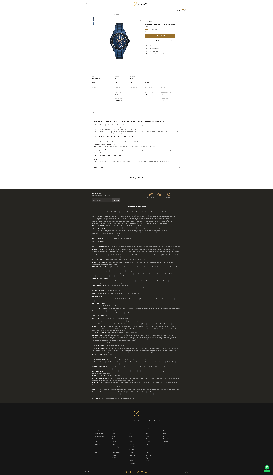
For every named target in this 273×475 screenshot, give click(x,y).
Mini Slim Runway (110, 362)
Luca (96, 396)
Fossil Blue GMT (103, 337)
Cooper (140, 394)
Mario (161, 323)
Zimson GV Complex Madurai (112, 238)
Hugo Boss (131, 444)
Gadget (98, 350)
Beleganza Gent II (162, 249)
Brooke (118, 299)
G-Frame (106, 345)
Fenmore (172, 335)
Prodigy (107, 352)
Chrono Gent (112, 251)
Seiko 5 (175, 371)
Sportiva (104, 373)
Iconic (142, 253)
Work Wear (149, 391)
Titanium (132, 303)
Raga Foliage (101, 391)
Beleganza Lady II (104, 251)
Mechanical (110, 296)
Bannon (111, 335)
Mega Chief (129, 321)
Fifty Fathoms (117, 257)
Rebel (114, 364)
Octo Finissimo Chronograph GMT (154, 262)
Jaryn (144, 359)
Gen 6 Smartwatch (124, 337)
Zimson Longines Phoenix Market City (111, 233)
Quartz (171, 371)
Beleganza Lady (95, 251)
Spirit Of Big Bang (121, 271)
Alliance (110, 308)
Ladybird (123, 257)
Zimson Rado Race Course (98, 214)
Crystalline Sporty (164, 378)
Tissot (164, 428)
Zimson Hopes (138, 214)
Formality (153, 308)
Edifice (110, 313)
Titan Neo (143, 391)
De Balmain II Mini (167, 251)
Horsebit (117, 345)
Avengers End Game (139, 326)
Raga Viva (115, 391)
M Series (110, 290)
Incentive (166, 308)
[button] (179, 35)
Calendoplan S (172, 281)
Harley (160, 394)
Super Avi (160, 266)
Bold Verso (158, 281)
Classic (116, 303)
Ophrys (159, 254)
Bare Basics (147, 326)
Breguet (97, 452)
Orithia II (168, 254)
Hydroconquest (159, 273)
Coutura (121, 371)
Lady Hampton (170, 299)
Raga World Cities (122, 391)
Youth (144, 313)
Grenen (148, 382)
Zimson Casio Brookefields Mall (139, 211)
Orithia (163, 254)
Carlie (128, 335)
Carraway (138, 335)
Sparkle (139, 391)
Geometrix (123, 389)
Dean (142, 335)
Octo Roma (165, 262)
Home (93, 14)
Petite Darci (130, 362)
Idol (119, 350)
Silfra (118, 364)
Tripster (168, 328)
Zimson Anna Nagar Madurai (126, 238)
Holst (161, 382)
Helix (130, 439)
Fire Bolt (114, 458)
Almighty (113, 332)
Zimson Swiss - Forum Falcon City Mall (163, 221)
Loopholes (106, 328)
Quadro (126, 318)
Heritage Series (101, 283)
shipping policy (122, 421)
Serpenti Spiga (104, 264)
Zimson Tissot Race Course (165, 211)
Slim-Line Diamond (168, 366)
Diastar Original (123, 288)
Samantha (108, 396)
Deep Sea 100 (124, 366)
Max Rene (121, 303)
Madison (100, 396)
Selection (97, 310)
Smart (112, 301)
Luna (140, 350)
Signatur (94, 384)
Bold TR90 (152, 281)
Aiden (114, 394)
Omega (148, 428)
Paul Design (149, 431)
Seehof (161, 366)
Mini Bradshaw (95, 362)
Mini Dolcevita (99, 276)
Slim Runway (162, 362)
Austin (125, 394)
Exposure (157, 348)
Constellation (108, 285)
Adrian (111, 394)
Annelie (118, 382)
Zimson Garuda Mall (121, 216)
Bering (96, 441)
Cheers (117, 308)
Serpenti (171, 262)
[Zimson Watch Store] (141, 4)
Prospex (167, 371)
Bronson (121, 335)
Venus (114, 369)
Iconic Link (118, 318)
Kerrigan (156, 337)
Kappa (148, 323)
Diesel (113, 450)
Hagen (152, 382)
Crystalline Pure (155, 378)
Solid (105, 310)
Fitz (130, 299)
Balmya (144, 249)
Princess (103, 352)
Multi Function (115, 343)
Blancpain (97, 444)
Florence (130, 288)
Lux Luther (94, 339)
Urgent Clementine (101, 330)
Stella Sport (165, 339)
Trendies (164, 328)
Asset (112, 348)
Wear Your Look (120, 330)
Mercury (132, 332)
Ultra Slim (137, 303)
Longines (131, 452)
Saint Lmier (126, 276)
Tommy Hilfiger (166, 439)
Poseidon (94, 352)
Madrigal (167, 253)
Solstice (140, 352)
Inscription (139, 337)
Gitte (144, 382)
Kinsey (160, 337)
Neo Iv (144, 389)
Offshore (110, 354)
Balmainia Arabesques (121, 249)
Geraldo (134, 299)
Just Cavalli (131, 447)
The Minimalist (95, 340)
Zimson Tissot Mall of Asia (161, 223)
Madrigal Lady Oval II (114, 254)
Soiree (130, 352)
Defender (147, 335)
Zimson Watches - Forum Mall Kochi (112, 246)
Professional (155, 266)
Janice (149, 337)
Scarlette (150, 339)
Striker (147, 352)
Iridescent (123, 350)
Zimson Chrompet (161, 232)
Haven (168, 394)
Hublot (130, 441)
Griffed (118, 321)
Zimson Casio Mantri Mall (146, 218)
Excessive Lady (113, 253)
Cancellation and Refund (152, 421)
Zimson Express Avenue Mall (129, 228)
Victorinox (165, 441)
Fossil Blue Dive (95, 337)
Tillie (120, 340)
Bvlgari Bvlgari (116, 262)
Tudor (164, 433)
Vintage (140, 313)
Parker (125, 362)
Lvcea (121, 262)
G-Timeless (111, 345)
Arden (106, 315)
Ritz (153, 362)
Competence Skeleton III (114, 366)
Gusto (105, 354)
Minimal (177, 308)
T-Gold (125, 293)
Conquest (117, 273)
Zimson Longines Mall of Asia (135, 223)
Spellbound (109, 310)
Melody (147, 350)
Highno (161, 308)
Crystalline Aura (131, 378)
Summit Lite (115, 278)
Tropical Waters (174, 328)
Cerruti (113, 439)
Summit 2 (110, 278)
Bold (113, 308)
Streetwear (135, 328)
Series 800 (127, 283)
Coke (164, 326)
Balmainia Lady (138, 249)
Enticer (122, 313)
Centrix (113, 288)
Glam (157, 308)
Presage (162, 371)
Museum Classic (115, 283)
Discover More (126, 371)
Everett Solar (160, 335)
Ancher (110, 382)
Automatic (107, 303)
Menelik (110, 364)
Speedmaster (125, 285)
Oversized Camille (119, 362)
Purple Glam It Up (172, 389)
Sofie (167, 362)
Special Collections (114, 293)
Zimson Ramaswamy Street (172, 232)
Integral (142, 288)
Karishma (129, 389)
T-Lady (129, 293)
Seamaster (119, 285)
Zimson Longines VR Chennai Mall (100, 232)
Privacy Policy (141, 421)
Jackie (127, 350)
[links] (127, 472)
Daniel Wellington (116, 447)
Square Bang (129, 271)
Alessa (118, 394)
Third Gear (159, 352)
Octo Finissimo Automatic (140, 262)
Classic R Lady (144, 251)
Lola (93, 301)
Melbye (173, 382)
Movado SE (108, 283)
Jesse (153, 337)
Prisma (125, 343)
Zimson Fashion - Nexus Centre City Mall (132, 225)
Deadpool (169, 326)
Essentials (156, 394)
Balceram (108, 249)
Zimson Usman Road (110, 228)
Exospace (139, 266)
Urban (124, 364)
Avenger (108, 266)
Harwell (134, 337)
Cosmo (137, 348)
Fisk (133, 382)
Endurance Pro (133, 266)
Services (116, 421)
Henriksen (156, 382)
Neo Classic (153, 371)
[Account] (179, 10)
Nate (122, 339)
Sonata (147, 452)
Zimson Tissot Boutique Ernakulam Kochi (151, 246)
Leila (172, 394)
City (120, 308)
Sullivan (171, 339)
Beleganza (155, 249)
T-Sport (138, 293)
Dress (132, 371)
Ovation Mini (173, 254)
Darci (128, 359)
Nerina (166, 350)
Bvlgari (96, 450)
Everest (135, 359)
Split (146, 321)
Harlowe (140, 359)
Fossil (130, 428)
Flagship (145, 273)
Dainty (135, 308)
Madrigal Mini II (123, 254)
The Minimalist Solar (113, 340)
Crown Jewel (143, 348)
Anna (106, 348)
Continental (132, 348)
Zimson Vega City (131, 216)
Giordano (109, 343)
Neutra (125, 339)
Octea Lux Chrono (122, 380)
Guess (130, 436)
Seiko (147, 444)
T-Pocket (134, 293)
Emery (131, 359)
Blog (160, 421)
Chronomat (113, 266)
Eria (109, 253)
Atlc (112, 299)
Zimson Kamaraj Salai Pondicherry (115, 235)
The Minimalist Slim (103, 340)
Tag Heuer (148, 458)
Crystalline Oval (147, 378)
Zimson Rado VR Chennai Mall (160, 230)
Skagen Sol (99, 384)
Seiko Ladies (95, 373)
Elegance (177, 251)
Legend (177, 273)
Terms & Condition (132, 421)
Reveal (123, 352)
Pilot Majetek (106, 276)
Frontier (168, 348)
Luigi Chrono (156, 323)
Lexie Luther (169, 337)
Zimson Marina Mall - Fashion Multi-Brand (130, 232)
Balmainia (113, 249)
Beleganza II (170, 249)
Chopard (114, 441)
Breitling (114, 428)
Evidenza (140, 273)
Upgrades (94, 330)
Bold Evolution (109, 281)
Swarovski (148, 455)
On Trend (154, 389)
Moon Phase (154, 254)
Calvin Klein (114, 431)
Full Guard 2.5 (112, 321)
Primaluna (117, 276)
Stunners (140, 328)
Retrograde (133, 391)
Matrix (143, 350)
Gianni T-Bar (138, 323)
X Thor (126, 330)
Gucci (130, 433)
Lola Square (97, 301)
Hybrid (164, 382)
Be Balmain (149, 249)
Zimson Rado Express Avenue (143, 228)
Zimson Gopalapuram (153, 211)
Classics (106, 387)
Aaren (106, 382)
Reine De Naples (119, 259)
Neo (142, 389)
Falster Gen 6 (128, 382)
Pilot (178, 350)
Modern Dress (143, 357)
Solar (128, 303)
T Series (119, 290)
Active (105, 296)
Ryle (177, 382)
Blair (116, 359)
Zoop (164, 444)
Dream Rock (176, 378)
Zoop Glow (126, 398)
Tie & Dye (155, 328)
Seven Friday (149, 447)
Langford (151, 359)
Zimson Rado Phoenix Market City (160, 220)
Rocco (108, 301)
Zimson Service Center (97, 233)
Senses (101, 310)
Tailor (154, 352)
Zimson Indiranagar (111, 216)
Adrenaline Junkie (110, 326)
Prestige (115, 296)
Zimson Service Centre (120, 221)
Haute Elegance (125, 253)
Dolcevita (131, 273)
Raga (178, 389)
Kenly (147, 359)
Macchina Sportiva (145, 371)
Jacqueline (144, 337)
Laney (164, 337)
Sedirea (179, 254)
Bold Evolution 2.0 (117, 281)
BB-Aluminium (109, 262)
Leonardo (177, 299)
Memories (111, 380)
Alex (122, 394)
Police (147, 433)
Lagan (133, 389)
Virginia (129, 340)
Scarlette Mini (156, 339)
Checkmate (160, 326)
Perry (114, 315)
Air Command (110, 257)
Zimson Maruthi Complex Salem (111, 241)
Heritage (107, 293)
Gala (102, 350)
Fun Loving (132, 323)
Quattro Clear (113, 352)
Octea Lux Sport (131, 380)
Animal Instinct (124, 326)
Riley (143, 339)
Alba (96, 428)
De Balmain (159, 251)
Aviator (111, 323)
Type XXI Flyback (141, 259)
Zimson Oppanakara (109, 214)
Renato (169, 323)
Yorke (133, 340)
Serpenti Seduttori (96, 264)
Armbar (106, 321)
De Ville (114, 285)
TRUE (145, 288)
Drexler (126, 299)
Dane (148, 394)
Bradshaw (119, 359)
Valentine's (109, 330)
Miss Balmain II (147, 254)
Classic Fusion (113, 271)
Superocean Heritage (175, 266)
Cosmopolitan (117, 378)
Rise (93, 310)
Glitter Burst (106, 350)
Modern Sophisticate (115, 339)
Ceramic (112, 303)
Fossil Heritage (111, 337)
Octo (132, 262)
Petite (122, 318)
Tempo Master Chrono (97, 369)
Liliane (172, 359)
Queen (119, 352)
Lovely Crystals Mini (103, 380)
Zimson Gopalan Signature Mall (99, 220)
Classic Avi (126, 266)
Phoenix (175, 350)
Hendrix (112, 350)
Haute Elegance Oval (135, 253)
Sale (125, 303)
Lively (170, 308)
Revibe (125, 328)
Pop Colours (120, 328)
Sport (148, 357)
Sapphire (122, 283)
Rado (147, 439)
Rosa (173, 323)
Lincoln (131, 350)
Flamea (119, 253)
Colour (123, 308)
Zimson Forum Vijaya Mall (114, 232)
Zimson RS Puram (119, 214)
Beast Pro (121, 332)
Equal (149, 308)
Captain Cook (107, 288)
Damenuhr (140, 308)
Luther (174, 337)
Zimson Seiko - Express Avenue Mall (159, 228)
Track (163, 352)
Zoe (116, 301)
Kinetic (135, 371)
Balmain (97, 439)
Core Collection (129, 308)
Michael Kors (132, 455)
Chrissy (132, 394)
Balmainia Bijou (130, 249)
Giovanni (144, 323)
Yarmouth (125, 396)
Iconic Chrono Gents (149, 253)
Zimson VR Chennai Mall (131, 230)
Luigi (152, 323)
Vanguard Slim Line (107, 369)
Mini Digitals (107, 398)
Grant (130, 337)
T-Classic (121, 293)
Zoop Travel (132, 398)
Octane (149, 389)
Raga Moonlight (108, 391)
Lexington (168, 359)
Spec (144, 352)
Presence (112, 276)
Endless (145, 308)
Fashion (119, 387)
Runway (157, 362)
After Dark (117, 326)
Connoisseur (126, 348)
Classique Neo (113, 389)
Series (126, 352)
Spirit (131, 276)
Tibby (173, 362)
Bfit (95, 447)
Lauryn (155, 359)
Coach (110, 315)
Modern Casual (127, 357)
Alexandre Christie (99, 436)
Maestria (129, 254)
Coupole (117, 288)
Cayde (122, 299)
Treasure (168, 352)
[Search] (177, 10)
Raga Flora (94, 391)
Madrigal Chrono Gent (175, 253)
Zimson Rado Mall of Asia (149, 223)
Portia (143, 362)
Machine (99, 339)
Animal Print (131, 326)
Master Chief (123, 321)
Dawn (148, 348)
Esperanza (94, 283)
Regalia (128, 391)
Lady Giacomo (163, 299)
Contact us (109, 421)
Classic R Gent (124, 251)
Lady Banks (156, 299)
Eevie (151, 335)
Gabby (117, 337)
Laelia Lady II (161, 253)
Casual (155, 326)
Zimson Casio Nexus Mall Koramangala (161, 218)
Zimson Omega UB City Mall (98, 218)
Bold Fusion (125, 281)
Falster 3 (122, 382)
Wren (177, 362)
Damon (145, 394)
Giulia (137, 299)
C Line (106, 366)
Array (109, 348)
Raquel (129, 339)
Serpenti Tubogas (113, 264)
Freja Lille (140, 382)
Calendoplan (165, 281)
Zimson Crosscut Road (129, 214)
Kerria (156, 253)
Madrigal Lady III (104, 254)
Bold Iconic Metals (140, 281)
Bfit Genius (111, 306)
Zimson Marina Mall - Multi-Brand (148, 232)
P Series (114, 290)
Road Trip (129, 328)
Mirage (157, 350)
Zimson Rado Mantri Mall (121, 218)
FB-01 (165, 335)
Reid (137, 339)
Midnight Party (113, 328)
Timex (147, 460)
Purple (165, 389)
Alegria (108, 378)
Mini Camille (102, 362)
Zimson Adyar (119, 228)
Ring (136, 332)
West (121, 396)
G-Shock (127, 313)
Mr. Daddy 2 (136, 321)
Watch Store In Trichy (109, 244)
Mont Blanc (131, 458)
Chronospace (120, 266)
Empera (114, 387)
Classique (108, 259)
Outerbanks (104, 301)
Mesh (173, 308)
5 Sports (106, 371)
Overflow (142, 321)
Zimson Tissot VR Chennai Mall (145, 230)
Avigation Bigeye (110, 273)
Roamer (148, 441)
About (164, 421)
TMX (164, 436)
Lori (93, 396)
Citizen (113, 436)
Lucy (137, 350)
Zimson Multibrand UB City (142, 216)
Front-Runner (163, 348)
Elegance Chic (95, 253)
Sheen (136, 313)
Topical (159, 328)
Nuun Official (132, 463)
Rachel (103, 396)
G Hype (176, 348)
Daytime (170, 378)
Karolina (169, 382)
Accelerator (111, 359)
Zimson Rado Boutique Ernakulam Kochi (170, 246)
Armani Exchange (99, 14)
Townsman (124, 340)
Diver (119, 323)
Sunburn (150, 328)
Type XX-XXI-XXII (132, 259)
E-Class (110, 387)
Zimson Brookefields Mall (113, 211)
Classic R (118, 251)
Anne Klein (97, 431)
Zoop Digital (120, 398)
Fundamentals (100, 328)
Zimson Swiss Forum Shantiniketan (131, 220)
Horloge (151, 299)
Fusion (172, 348)
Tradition (125, 259)
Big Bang (107, 271)
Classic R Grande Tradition (134, 251)
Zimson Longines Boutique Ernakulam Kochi (131, 246)
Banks (115, 299)
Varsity (113, 330)
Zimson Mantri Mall (110, 218)
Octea (116, 380)
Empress (152, 348)
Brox (125, 335)
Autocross (107, 335)
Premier (149, 266)
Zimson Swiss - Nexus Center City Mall (113, 225)
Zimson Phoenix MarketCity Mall (99, 230)
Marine (112, 259)
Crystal (115, 357)
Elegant (135, 273)
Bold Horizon (132, 281)
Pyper (146, 362)
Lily (177, 394)
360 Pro (108, 332)
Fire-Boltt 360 (127, 332)
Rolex (147, 436)
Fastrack (94, 328)
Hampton (142, 299)
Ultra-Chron (136, 276)
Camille (124, 359)
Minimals (138, 389)
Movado (131, 460)
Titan (164, 431)
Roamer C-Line (143, 366)
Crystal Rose (124, 378)
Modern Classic (135, 357)
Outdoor (132, 313)
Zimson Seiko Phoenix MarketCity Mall (116, 230)
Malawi (106, 364)
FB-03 (168, 335)
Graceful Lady (95, 380)
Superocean (166, 266)
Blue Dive (116, 335)
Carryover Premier (118, 348)
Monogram (162, 350)
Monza (137, 366)
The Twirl (122, 345)
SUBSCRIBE (116, 200)
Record (122, 276)
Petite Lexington (137, 362)
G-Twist (93, 350)
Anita (114, 382)
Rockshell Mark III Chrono (153, 366)
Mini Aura (152, 350)
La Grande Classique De (169, 273)
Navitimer (145, 266)
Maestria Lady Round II (137, 254)
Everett (154, 335)
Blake (128, 394)
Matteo (165, 323)
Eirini (173, 251)
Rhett (140, 339)
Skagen (148, 450)
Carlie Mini (133, 335)
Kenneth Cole (132, 450)
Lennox (163, 359)
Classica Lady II (152, 251)
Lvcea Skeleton (126, 262)
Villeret (127, 257)
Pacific (170, 350)
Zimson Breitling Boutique (125, 211)
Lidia (175, 394)
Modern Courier (106, 339)
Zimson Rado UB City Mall (155, 216)
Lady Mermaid (132, 366)
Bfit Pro (116, 306)
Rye (146, 339)
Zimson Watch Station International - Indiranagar (103, 221)
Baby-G (106, 313)
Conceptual (115, 371)
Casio (113, 433)
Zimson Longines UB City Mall (168, 216)
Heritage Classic (151, 273)
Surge (151, 352)
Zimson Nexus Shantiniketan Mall (115, 220)
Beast (116, 332)
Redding (134, 339)
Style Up (145, 328)
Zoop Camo (113, 398)
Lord (139, 371)
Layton (159, 359)
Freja (136, 382)
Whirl (114, 310)
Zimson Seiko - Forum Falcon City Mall (101, 223)
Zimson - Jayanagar (130, 221)
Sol (133, 352)
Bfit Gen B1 (105, 306)
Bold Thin (147, 281)
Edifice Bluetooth (116, 313)
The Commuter (177, 339)
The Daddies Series (151, 321)
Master (93, 276)
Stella (161, 339)
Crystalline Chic (139, 378)
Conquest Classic (124, 273)
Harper (146, 299)
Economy (174, 326)
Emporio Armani (125, 323)
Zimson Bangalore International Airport (144, 221)
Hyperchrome (136, 288)
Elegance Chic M (103, 253)
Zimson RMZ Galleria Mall (146, 220)
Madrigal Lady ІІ (96, 254)
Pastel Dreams (160, 389)
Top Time (94, 269)
